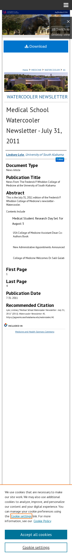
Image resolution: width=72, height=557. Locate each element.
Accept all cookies (36, 534)
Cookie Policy (42, 521)
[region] (36, 520)
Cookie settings (21, 516)
